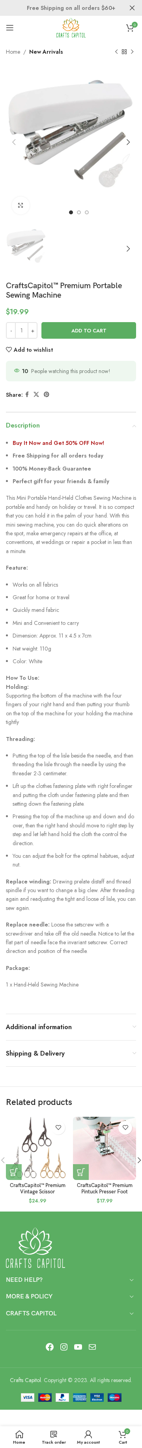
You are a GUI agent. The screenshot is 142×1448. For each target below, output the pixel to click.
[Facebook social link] (27, 394)
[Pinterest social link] (46, 394)
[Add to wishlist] (58, 1128)
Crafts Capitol (25, 1380)
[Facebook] (49, 1347)
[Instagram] (64, 1347)
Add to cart (88, 330)
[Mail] (92, 1347)
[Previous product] (116, 52)
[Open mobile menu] (10, 28)
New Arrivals (46, 52)
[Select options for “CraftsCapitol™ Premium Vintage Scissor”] (14, 1172)
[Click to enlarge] (21, 205)
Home (13, 52)
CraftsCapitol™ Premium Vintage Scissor (37, 1189)
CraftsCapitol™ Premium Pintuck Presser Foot (105, 1189)
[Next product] (132, 52)
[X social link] (36, 394)
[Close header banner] (132, 8)
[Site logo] (70, 27)
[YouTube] (78, 1347)
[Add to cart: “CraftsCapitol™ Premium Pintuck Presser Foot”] (81, 1172)
